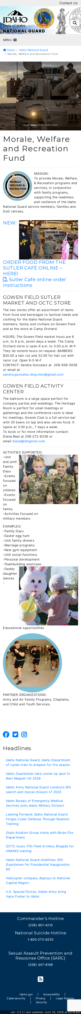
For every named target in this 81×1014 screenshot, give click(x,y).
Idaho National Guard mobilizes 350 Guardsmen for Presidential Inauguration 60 (38, 864)
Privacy (40, 998)
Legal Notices (65, 998)
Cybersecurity (16, 998)
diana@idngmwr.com (28, 441)
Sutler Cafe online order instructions (34, 282)
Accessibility (51, 994)
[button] (7, 40)
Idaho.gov (26, 994)
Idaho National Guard (33, 50)
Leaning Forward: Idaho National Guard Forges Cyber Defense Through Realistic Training (38, 819)
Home (10, 50)
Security (41, 1002)
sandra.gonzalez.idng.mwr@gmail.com (33, 374)
